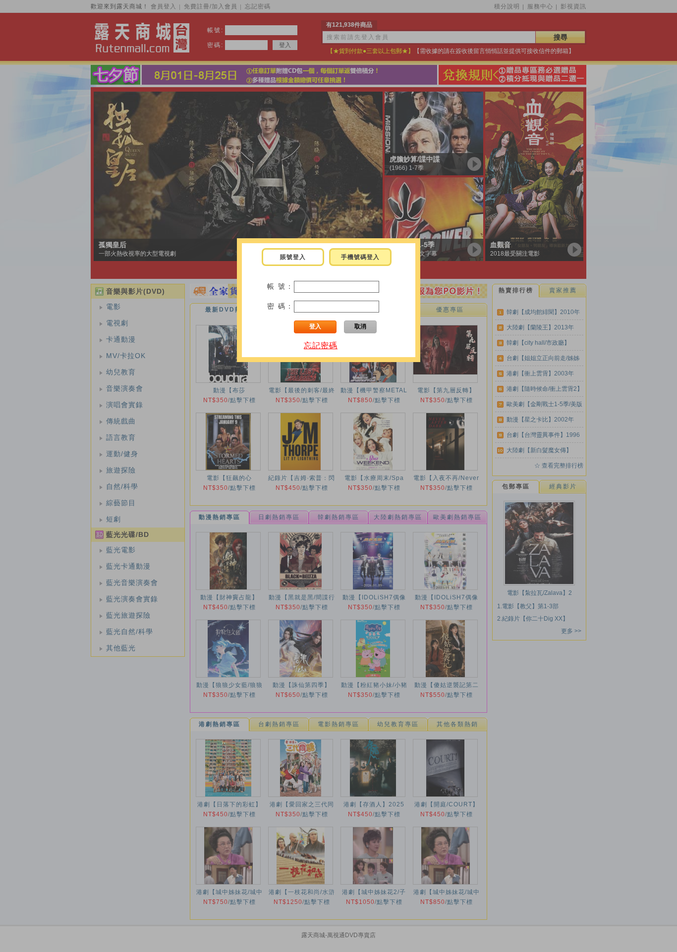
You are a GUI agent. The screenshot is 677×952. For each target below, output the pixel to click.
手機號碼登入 (360, 257)
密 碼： (280, 306)
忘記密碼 (321, 345)
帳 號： (280, 286)
